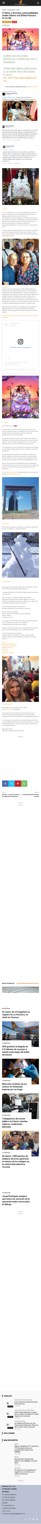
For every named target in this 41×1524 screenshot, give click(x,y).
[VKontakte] (33, 1519)
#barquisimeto (15, 315)
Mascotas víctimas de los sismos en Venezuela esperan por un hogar (14, 1087)
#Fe (3, 642)
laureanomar (5, 523)
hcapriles (4, 209)
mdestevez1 (5, 287)
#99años (25, 315)
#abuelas (30, 315)
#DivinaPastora (7, 709)
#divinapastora (6, 315)
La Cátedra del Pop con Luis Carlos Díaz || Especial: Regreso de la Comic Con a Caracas (26, 1425)
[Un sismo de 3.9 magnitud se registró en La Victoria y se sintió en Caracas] (20, 999)
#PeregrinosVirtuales (8, 653)
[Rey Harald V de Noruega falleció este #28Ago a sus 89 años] (7, 1460)
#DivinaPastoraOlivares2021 (10, 472)
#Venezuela (5, 317)
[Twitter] (11, 783)
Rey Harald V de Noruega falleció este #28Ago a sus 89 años (26, 1461)
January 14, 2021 (32, 87)
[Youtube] (37, 1519)
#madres (35, 315)
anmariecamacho (7, 704)
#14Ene (4, 212)
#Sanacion (5, 651)
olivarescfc (5, 422)
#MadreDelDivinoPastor (9, 644)
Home (4, 10)
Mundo (17, 1444)
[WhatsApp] (24, 783)
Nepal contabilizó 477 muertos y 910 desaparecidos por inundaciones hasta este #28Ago (27, 1449)
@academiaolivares (14, 474)
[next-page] (6, 1209)
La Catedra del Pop (20, 1421)
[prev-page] (3, 1209)
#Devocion (5, 649)
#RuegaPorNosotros (8, 647)
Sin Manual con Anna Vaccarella (23, 1399)
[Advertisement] (20, 759)
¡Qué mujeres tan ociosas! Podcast (24, 1410)
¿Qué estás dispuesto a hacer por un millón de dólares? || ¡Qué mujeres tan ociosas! (27, 1414)
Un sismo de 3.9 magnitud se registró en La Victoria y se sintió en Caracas (16, 1015)
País (18, 10)
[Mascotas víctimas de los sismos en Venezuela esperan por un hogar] (20, 1071)
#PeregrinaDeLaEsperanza (9, 645)
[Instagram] (30, 1519)
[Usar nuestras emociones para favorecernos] (7, 1403)
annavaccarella (6, 581)
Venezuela (11, 10)
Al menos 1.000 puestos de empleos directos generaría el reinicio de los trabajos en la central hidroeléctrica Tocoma (15, 1161)
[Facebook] (5, 783)
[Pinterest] (18, 783)
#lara (21, 315)
